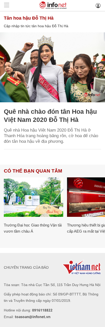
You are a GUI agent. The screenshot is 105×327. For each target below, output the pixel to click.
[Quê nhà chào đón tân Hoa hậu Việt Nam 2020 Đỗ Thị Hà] (52, 67)
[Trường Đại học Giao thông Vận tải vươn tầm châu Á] (33, 197)
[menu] (7, 5)
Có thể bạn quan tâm (33, 171)
